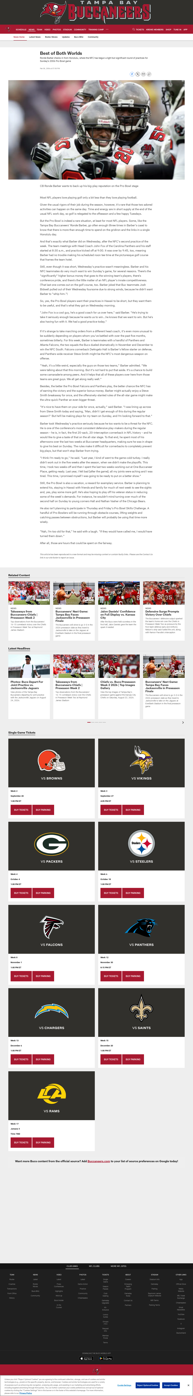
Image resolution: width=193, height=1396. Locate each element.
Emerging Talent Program (128, 1286)
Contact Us (128, 1300)
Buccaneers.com (99, 1161)
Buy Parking (43, 809)
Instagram (181, 1328)
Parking (154, 1289)
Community (35, 1296)
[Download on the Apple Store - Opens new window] (86, 1358)
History (12, 1298)
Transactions (12, 1289)
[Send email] (143, 75)
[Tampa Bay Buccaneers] (96, 1371)
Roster (11, 1279)
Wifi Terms (154, 1300)
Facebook (181, 1319)
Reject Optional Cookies (147, 1385)
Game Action (83, 1284)
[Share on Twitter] (137, 75)
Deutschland (181, 1333)
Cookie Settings (124, 1385)
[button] (89, 722)
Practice (83, 1289)
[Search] (134, 29)
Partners (128, 1305)
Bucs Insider (59, 1300)
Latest (35, 1279)
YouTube (181, 1314)
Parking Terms (154, 1305)
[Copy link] (149, 74)
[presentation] (183, 722)
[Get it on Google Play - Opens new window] (106, 1359)
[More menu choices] (107, 29)
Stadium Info (155, 1279)
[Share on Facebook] (132, 75)
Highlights (59, 1291)
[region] (96, 1385)
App (181, 1279)
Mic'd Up (59, 1296)
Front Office (11, 1293)
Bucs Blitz (35, 1291)
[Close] (188, 1385)
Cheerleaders (83, 1298)
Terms (105, 1342)
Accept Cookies (171, 1385)
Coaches (12, 1284)
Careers (128, 1279)
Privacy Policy (25, 1393)
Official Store (181, 1284)
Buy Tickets (21, 809)
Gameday (154, 1284)
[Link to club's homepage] (8, 29)
